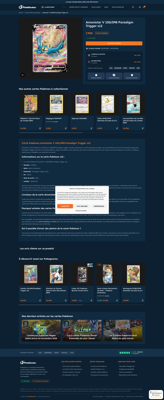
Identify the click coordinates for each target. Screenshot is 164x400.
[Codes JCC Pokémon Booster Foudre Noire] (82, 274)
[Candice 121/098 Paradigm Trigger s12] (31, 274)
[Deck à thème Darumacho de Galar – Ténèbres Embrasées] (107, 274)
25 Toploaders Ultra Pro (70, 375)
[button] (40, 128)
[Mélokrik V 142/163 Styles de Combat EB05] (31, 104)
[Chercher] (133, 7)
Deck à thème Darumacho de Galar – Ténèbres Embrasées (107, 291)
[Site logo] (27, 7)
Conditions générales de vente (114, 396)
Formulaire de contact (41, 381)
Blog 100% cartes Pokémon (128, 375)
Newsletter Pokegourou (127, 366)
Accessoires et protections (99, 375)
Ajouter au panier (114, 43)
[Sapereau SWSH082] (82, 104)
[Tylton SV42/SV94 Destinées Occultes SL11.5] (107, 104)
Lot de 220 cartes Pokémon (71, 366)
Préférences (99, 206)
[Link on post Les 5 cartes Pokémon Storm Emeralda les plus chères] (82, 330)
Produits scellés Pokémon (99, 372)
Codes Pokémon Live (98, 369)
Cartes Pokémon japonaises (32, 12)
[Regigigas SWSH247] (56, 104)
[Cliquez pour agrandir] (22, 75)
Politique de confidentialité (134, 396)
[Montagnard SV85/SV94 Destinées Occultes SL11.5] (133, 274)
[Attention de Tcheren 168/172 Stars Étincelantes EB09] (56, 274)
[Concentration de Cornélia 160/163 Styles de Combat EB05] (133, 104)
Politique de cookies (81, 210)
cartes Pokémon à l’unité (47, 222)
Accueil (21, 12)
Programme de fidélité (126, 369)
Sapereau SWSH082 (79, 118)
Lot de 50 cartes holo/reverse (72, 369)
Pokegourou (32, 396)
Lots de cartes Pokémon (99, 366)
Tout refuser (82, 206)
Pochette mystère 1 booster (71, 372)
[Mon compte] (140, 7)
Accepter (65, 206)
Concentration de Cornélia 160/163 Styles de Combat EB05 (133, 120)
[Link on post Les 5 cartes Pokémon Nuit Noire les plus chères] (122, 330)
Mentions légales (98, 396)
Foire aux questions (125, 372)
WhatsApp (26, 381)
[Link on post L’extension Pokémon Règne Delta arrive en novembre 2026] (41, 330)
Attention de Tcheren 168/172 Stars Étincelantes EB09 (56, 291)
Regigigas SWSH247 (54, 118)
